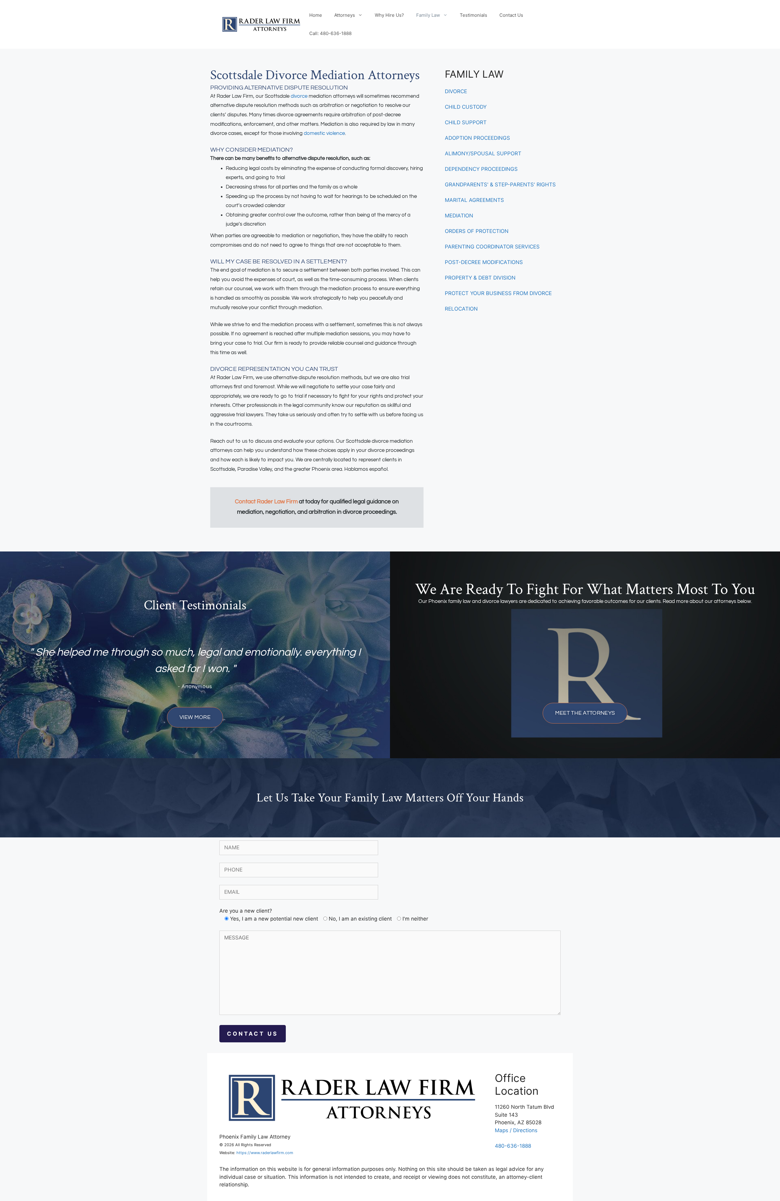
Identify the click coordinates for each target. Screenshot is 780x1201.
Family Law (428, 15)
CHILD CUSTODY (466, 107)
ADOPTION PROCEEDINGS (477, 138)
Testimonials (473, 15)
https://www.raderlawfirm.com (264, 1152)
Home (315, 15)
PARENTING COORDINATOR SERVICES (492, 247)
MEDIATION (459, 216)
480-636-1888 (513, 1146)
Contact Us (511, 15)
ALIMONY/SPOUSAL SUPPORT (483, 153)
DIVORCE (456, 91)
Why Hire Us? (389, 15)
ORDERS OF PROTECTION (477, 231)
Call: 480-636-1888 (330, 33)
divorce (299, 96)
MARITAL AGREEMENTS (474, 200)
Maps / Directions (516, 1130)
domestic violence (324, 133)
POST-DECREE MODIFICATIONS (484, 262)
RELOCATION (461, 309)
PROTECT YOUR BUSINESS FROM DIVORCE (498, 293)
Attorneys (344, 15)
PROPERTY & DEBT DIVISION (480, 278)
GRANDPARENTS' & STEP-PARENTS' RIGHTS (500, 184)
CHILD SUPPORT (466, 122)
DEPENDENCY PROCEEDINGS (481, 169)
